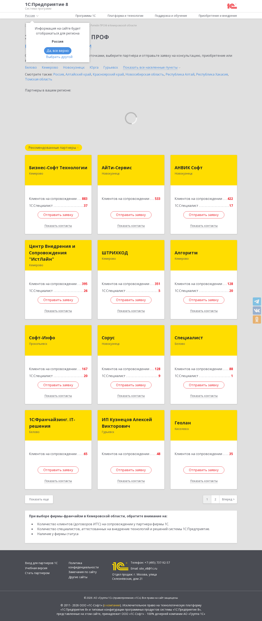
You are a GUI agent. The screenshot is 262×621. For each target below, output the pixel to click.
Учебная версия (36, 568)
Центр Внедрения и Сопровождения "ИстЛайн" (52, 252)
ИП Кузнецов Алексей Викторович (127, 423)
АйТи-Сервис (117, 167)
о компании (112, 605)
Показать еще (39, 499)
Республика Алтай (180, 74)
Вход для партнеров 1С (41, 563)
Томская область (38, 79)
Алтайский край (78, 74)
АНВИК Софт (189, 167)
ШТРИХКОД (115, 253)
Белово (31, 67)
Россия (58, 74)
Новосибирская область (144, 74)
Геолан (183, 423)
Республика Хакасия (212, 74)
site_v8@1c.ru (148, 568)
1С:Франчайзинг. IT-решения (52, 423)
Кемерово (50, 67)
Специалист (189, 338)
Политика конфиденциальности (84, 565)
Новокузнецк (74, 67)
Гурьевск (110, 67)
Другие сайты (78, 577)
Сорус (108, 338)
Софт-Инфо (42, 338)
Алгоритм (186, 253)
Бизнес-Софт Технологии (58, 167)
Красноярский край (108, 74)
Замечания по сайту (83, 572)
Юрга (94, 67)
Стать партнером (37, 573)
